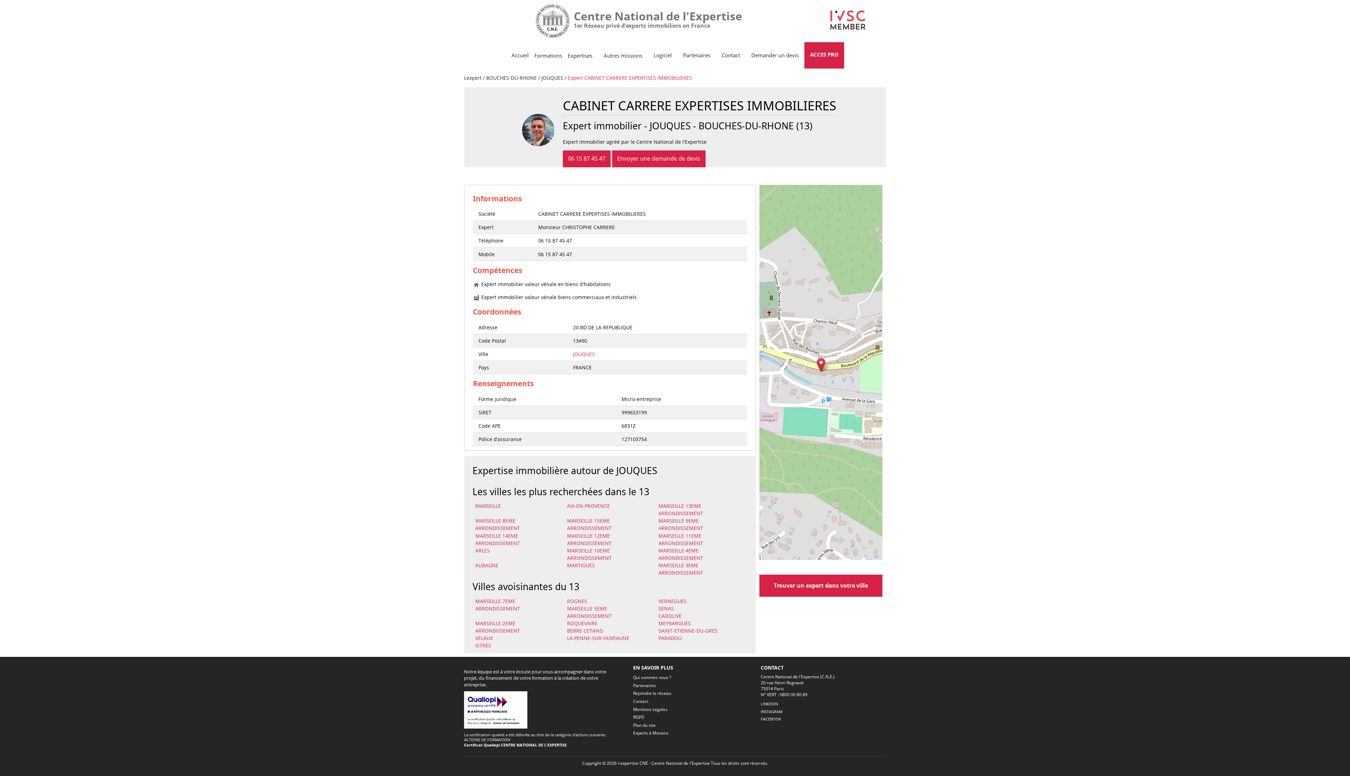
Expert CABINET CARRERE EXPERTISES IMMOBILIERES (630, 78)
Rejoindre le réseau (652, 693)
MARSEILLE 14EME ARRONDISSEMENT (497, 539)
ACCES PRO (824, 54)
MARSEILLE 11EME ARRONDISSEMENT (680, 539)
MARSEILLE (488, 506)
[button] (821, 365)
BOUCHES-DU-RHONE (511, 78)
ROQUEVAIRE (582, 623)
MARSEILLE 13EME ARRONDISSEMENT (680, 510)
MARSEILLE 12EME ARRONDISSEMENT (589, 539)
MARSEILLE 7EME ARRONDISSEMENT (497, 605)
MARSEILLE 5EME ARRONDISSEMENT (589, 612)
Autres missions (623, 55)
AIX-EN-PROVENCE (588, 506)
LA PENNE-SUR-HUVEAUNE (598, 638)
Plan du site (644, 725)
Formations (548, 55)
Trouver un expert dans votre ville (821, 585)
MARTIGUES (581, 565)
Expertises (580, 55)
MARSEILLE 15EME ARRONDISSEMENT (589, 524)
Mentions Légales (650, 709)
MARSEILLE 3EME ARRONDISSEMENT (680, 569)
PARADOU (670, 638)
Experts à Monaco (650, 733)
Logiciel (663, 55)
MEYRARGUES (674, 623)
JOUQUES (552, 78)
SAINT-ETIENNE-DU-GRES (688, 630)
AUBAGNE (487, 565)
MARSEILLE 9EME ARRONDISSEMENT (680, 524)
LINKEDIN (769, 703)
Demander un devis (775, 55)
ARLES (482, 550)
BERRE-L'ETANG (585, 630)
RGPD (638, 717)
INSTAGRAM (772, 711)
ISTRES (483, 645)
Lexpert (473, 78)
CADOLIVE (670, 616)
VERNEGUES (672, 601)
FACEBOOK (771, 719)
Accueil (520, 55)
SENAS (666, 608)
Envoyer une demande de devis (658, 158)
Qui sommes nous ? (652, 677)
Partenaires (697, 55)
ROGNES (577, 601)
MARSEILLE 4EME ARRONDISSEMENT (680, 554)
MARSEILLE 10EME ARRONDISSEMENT (589, 554)
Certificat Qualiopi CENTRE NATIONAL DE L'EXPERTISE (515, 745)
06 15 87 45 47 (586, 158)
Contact (731, 55)
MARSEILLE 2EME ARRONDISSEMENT (497, 627)
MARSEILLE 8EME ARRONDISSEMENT (497, 524)
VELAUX (484, 638)
